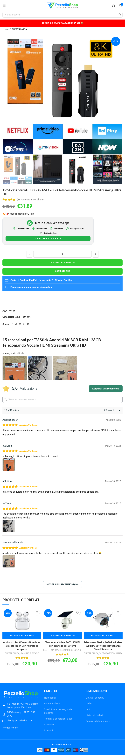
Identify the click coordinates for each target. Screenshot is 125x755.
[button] (21, 635)
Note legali (50, 697)
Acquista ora (62, 271)
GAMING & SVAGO (30, 653)
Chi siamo (49, 724)
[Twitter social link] (16, 324)
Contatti (48, 730)
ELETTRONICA (19, 29)
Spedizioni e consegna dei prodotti (58, 711)
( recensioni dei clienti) (30, 199)
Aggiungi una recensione (105, 388)
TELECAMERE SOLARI (70, 650)
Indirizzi (90, 709)
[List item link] (20, 714)
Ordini (89, 703)
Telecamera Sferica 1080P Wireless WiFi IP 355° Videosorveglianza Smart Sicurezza (103, 646)
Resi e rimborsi (52, 703)
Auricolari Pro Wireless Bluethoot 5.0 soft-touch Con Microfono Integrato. (22, 646)
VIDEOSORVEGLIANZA (111, 653)
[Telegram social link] (28, 324)
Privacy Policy (10, 727)
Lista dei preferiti (95, 715)
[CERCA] (120, 15)
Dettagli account (95, 697)
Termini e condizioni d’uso (58, 718)
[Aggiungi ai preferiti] (37, 612)
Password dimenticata (98, 721)
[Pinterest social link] (20, 324)
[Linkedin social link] (24, 324)
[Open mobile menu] (4, 5)
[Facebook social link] (12, 324)
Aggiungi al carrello (62, 262)
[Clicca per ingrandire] (8, 149)
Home (5, 29)
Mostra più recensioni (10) (62, 584)
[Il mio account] (113, 5)
